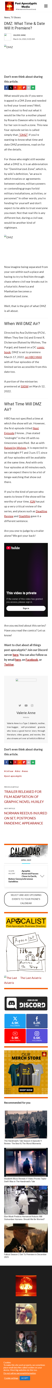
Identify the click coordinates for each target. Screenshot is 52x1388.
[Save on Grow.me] (37, 87)
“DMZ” (23, 134)
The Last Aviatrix (30, 977)
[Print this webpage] (28, 87)
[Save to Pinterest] (15, 87)
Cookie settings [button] (11, 1378)
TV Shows (16, 17)
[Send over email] (33, 87)
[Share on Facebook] (6, 87)
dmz (18, 771)
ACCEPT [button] (24, 1378)
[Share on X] (11, 87)
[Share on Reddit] (19, 87)
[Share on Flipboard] (24, 87)
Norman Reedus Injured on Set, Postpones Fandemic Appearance (25, 818)
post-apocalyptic (14, 776)
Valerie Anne (26, 713)
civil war (9, 771)
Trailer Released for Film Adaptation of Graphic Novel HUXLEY (24, 797)
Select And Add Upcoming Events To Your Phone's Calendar (26, 899)
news (25, 771)
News (7, 17)
